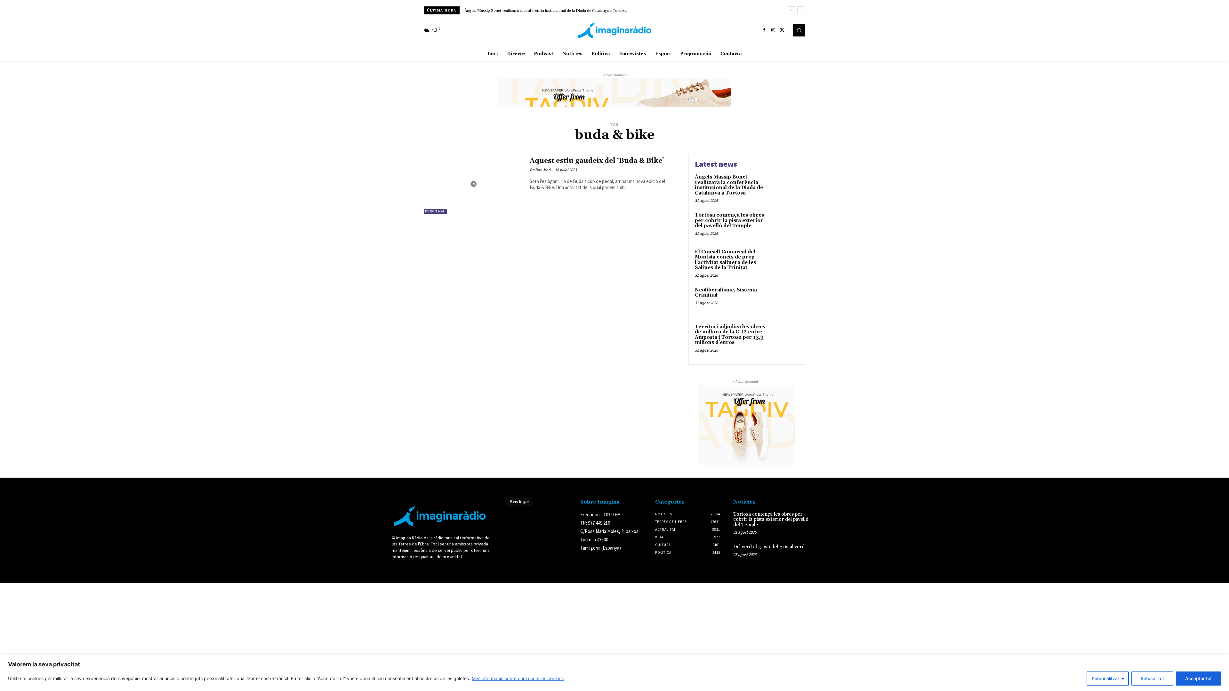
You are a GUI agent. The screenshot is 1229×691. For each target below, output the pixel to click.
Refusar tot (1152, 678)
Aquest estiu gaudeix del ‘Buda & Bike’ (597, 161)
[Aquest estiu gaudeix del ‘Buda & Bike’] (473, 184)
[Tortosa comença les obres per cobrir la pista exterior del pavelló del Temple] (785, 225)
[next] (801, 10)
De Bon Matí (435, 211)
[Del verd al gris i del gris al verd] (826, 553)
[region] (614, 673)
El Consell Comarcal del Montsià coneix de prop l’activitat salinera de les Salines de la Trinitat (725, 260)
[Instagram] (773, 30)
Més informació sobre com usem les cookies (518, 678)
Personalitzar (1105, 678)
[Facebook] (764, 30)
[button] (799, 30)
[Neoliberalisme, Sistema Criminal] (785, 300)
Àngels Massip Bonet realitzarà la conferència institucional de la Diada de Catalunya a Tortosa (545, 10)
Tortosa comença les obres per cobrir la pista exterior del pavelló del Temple (729, 220)
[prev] (791, 10)
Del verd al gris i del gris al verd (769, 547)
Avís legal (519, 501)
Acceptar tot (1198, 678)
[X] (782, 30)
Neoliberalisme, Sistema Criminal (726, 292)
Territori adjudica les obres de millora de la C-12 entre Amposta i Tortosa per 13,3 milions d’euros (730, 335)
